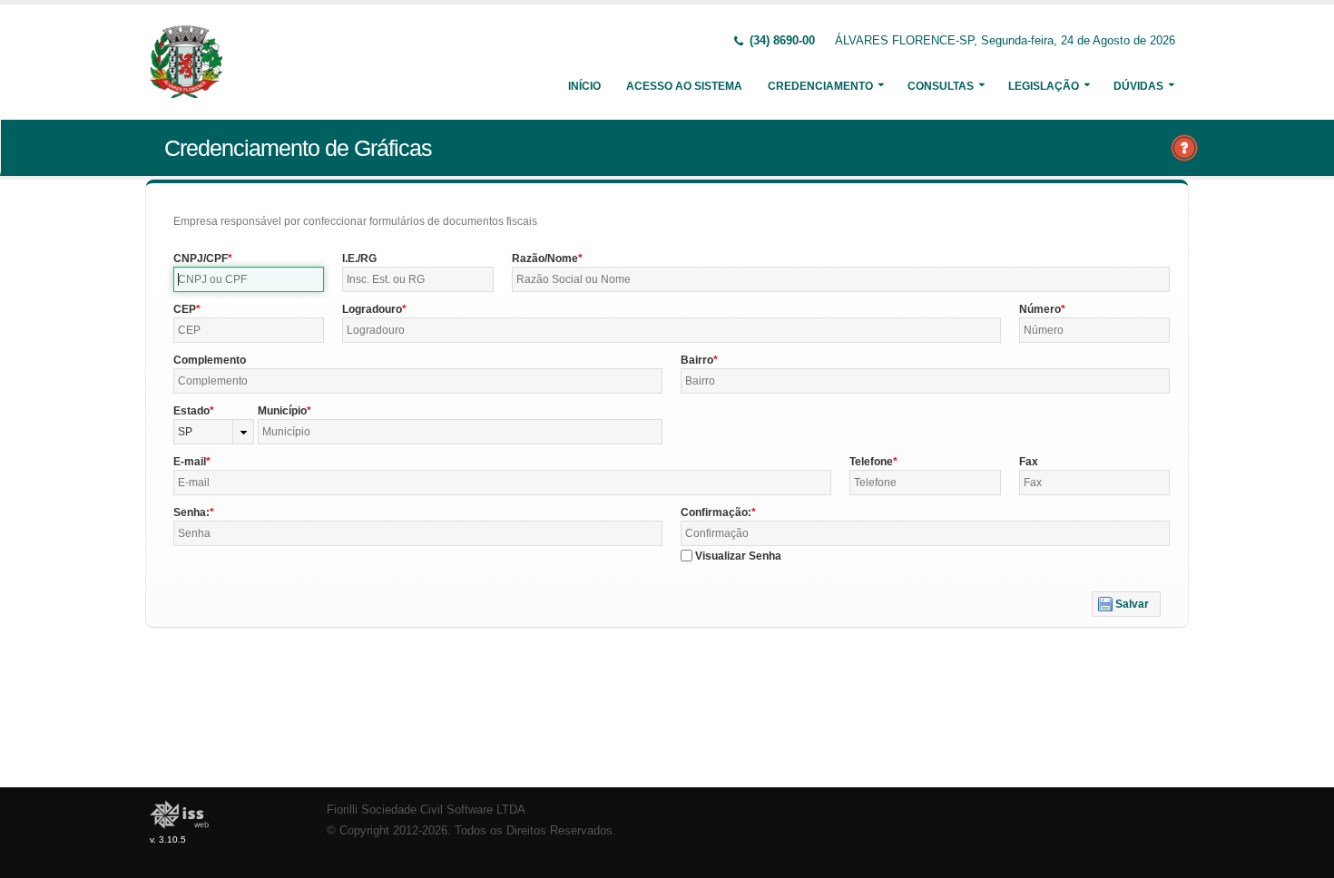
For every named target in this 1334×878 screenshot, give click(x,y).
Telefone (871, 461)
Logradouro (372, 309)
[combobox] (213, 431)
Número (1040, 309)
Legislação (1043, 86)
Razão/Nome (545, 258)
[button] (1126, 604)
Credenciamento (820, 86)
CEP (184, 309)
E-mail (189, 461)
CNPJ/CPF (200, 258)
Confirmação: (716, 512)
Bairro (697, 360)
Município (282, 411)
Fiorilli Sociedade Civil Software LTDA (426, 810)
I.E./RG (359, 258)
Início (584, 86)
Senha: (191, 512)
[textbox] (248, 279)
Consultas (940, 86)
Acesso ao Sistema (684, 86)
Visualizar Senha (738, 556)
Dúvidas (1138, 86)
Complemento (209, 360)
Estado (191, 411)
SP (185, 431)
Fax (1028, 461)
